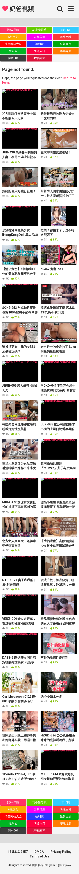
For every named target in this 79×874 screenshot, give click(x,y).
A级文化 (13, 37)
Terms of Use (39, 856)
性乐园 (13, 51)
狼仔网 (65, 30)
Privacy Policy (60, 852)
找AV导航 (13, 30)
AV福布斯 (39, 58)
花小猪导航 (39, 30)
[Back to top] (71, 865)
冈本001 (13, 58)
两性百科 (65, 37)
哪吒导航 (65, 51)
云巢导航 (39, 37)
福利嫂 (39, 44)
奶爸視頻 (21, 8)
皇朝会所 (65, 44)
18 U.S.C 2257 (18, 852)
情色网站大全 (13, 44)
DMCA (39, 852)
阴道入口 (39, 51)
